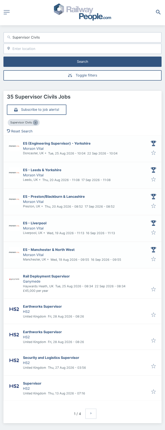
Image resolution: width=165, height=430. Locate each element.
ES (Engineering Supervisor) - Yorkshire (57, 143)
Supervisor (32, 383)
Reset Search (21, 131)
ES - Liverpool (34, 223)
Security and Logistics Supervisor (51, 357)
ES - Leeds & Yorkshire (42, 170)
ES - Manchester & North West (49, 249)
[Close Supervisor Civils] (35, 122)
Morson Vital (33, 148)
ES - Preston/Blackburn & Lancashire (54, 196)
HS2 (26, 311)
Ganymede (31, 281)
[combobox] (82, 37)
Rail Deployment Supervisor (46, 276)
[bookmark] (153, 153)
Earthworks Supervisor (42, 306)
